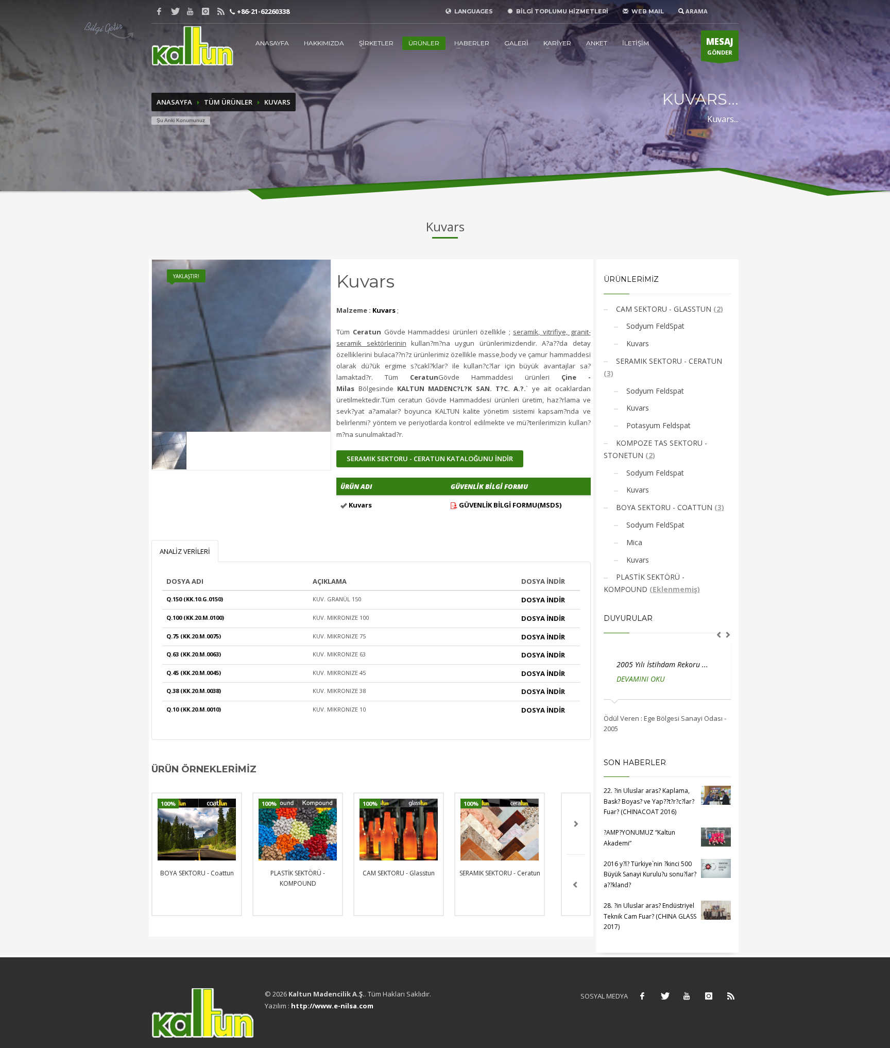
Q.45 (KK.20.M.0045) (193, 673)
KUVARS (277, 102)
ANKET (596, 43)
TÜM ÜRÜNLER (228, 102)
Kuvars (636, 343)
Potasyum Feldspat (657, 425)
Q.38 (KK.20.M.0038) (193, 691)
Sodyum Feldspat (654, 391)
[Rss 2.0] (221, 11)
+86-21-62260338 (262, 11)
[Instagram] (205, 11)
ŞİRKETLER (376, 43)
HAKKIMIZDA (324, 43)
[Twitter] (174, 11)
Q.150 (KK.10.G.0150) (194, 599)
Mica (633, 542)
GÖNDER (719, 46)
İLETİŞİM (635, 43)
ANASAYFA (272, 43)
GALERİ (516, 43)
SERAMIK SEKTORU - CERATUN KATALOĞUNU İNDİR (430, 458)
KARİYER (557, 43)
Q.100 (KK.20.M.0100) (195, 617)
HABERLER (471, 43)
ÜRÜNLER (423, 43)
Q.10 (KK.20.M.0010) (193, 709)
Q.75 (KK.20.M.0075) (193, 636)
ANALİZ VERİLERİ (185, 551)
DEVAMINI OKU (649, 679)
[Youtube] (190, 11)
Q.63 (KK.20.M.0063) (193, 654)
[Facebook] (159, 11)
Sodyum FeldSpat (654, 326)
